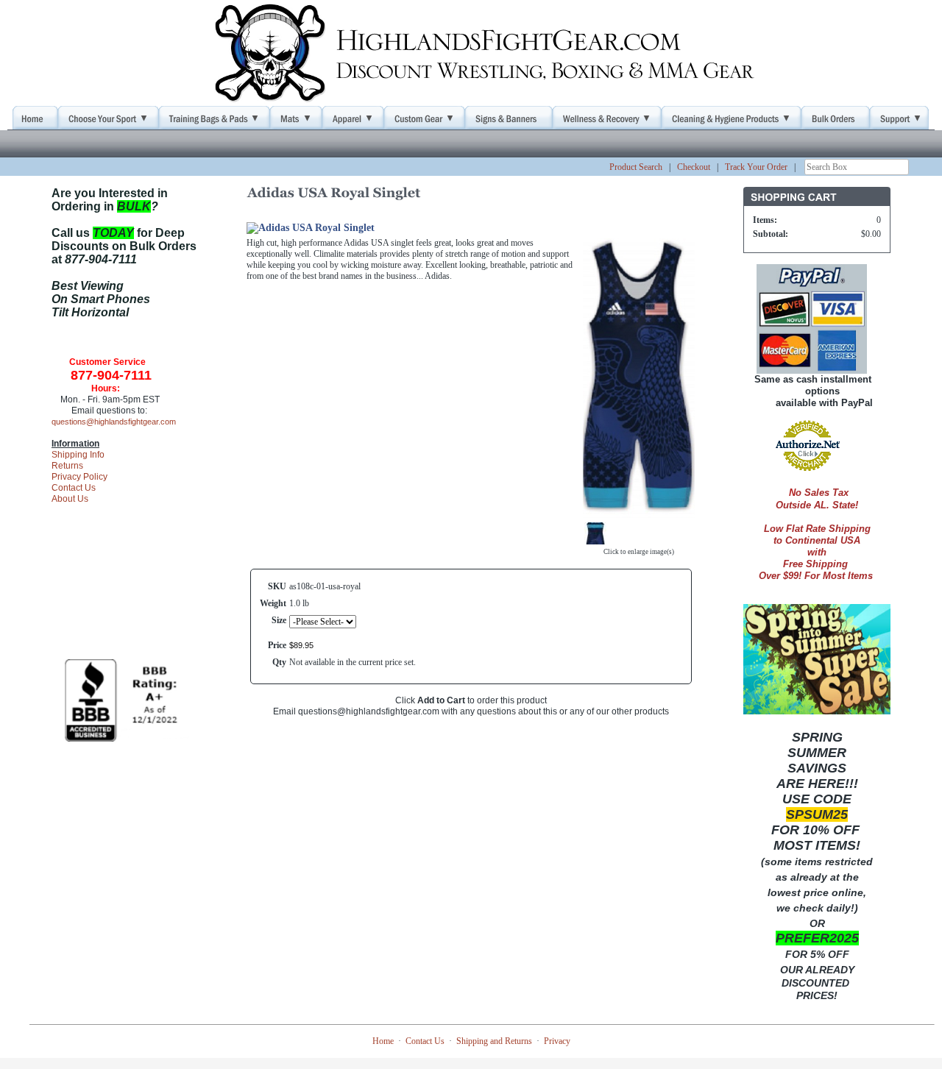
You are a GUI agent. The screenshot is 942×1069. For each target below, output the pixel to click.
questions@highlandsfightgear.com (114, 421)
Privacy (557, 1041)
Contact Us (74, 488)
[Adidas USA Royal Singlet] (639, 512)
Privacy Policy (79, 477)
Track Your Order (756, 167)
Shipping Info (78, 455)
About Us (70, 499)
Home (383, 1041)
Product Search (635, 167)
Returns (67, 466)
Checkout (693, 167)
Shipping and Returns (494, 1041)
